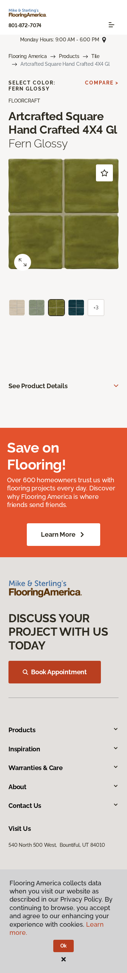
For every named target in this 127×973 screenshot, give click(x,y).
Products (69, 56)
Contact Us (24, 805)
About (17, 787)
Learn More (58, 534)
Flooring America (27, 56)
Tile (95, 56)
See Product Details (38, 386)
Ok (63, 946)
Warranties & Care (35, 767)
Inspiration (24, 749)
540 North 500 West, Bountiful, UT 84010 (56, 845)
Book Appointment (59, 672)
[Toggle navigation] (111, 25)
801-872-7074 (24, 25)
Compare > (102, 83)
